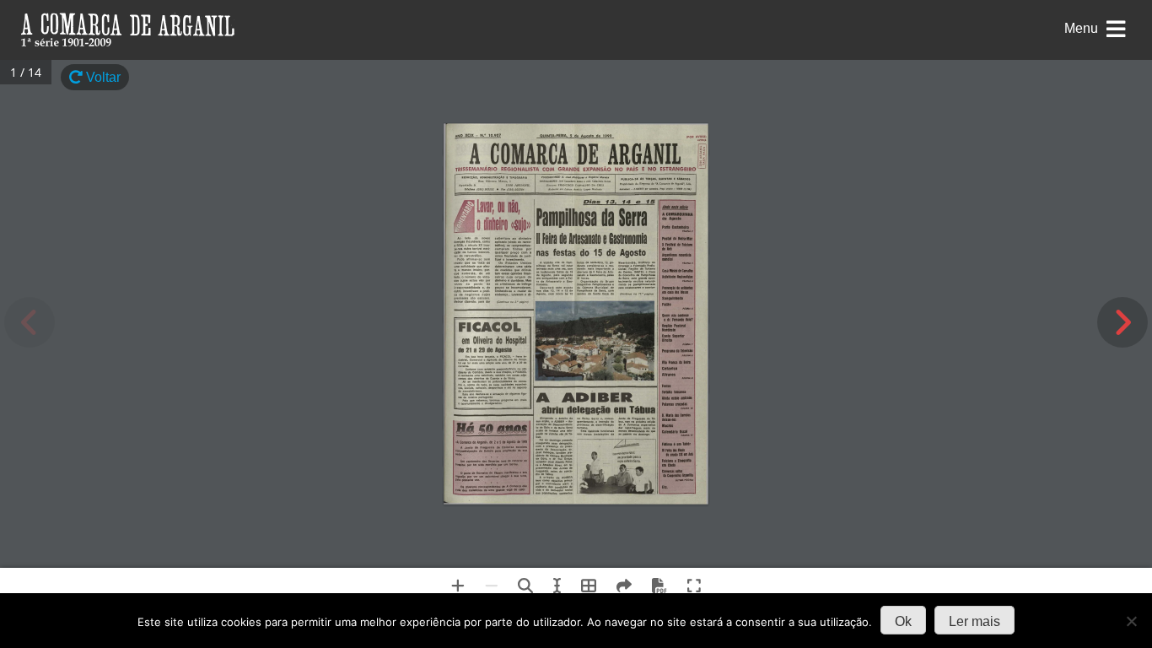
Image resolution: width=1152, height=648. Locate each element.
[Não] (1130, 621)
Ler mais (974, 621)
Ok (903, 621)
